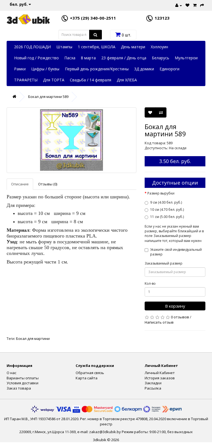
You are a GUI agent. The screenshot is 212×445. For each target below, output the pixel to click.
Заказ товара (19, 388)
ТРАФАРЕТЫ (26, 79)
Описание (20, 184)
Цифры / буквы (45, 68)
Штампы (64, 46)
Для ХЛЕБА (127, 79)
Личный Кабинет (160, 372)
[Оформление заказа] (201, 5)
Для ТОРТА (53, 79)
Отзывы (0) (47, 184)
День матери (133, 46)
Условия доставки (22, 382)
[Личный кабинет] (178, 5)
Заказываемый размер (163, 263)
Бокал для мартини (33, 338)
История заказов (160, 377)
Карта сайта (86, 377)
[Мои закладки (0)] (186, 5)
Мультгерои (186, 57)
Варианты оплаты (23, 377)
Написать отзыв (159, 322)
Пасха (69, 57)
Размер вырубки (160, 193)
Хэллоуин (159, 46)
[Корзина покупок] (194, 5)
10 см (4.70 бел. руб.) (167, 209)
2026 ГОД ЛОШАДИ (32, 46)
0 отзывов (180, 317)
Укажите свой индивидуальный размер (176, 252)
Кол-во (150, 283)
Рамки (20, 68)
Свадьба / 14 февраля (90, 79)
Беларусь (160, 57)
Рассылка (153, 388)
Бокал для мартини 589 (48, 96)
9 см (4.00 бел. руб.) (166, 202)
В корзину (175, 306)
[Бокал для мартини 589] (71, 140)
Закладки (153, 382)
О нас (11, 372)
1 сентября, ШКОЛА (96, 46)
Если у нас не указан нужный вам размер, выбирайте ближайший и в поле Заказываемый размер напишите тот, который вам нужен (174, 233)
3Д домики (144, 68)
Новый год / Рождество (36, 57)
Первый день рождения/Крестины (97, 68)
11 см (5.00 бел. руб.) (167, 216)
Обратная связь (90, 372)
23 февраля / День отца (123, 57)
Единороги (169, 68)
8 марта (88, 57)
